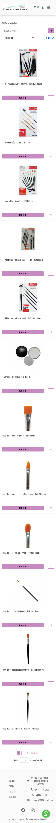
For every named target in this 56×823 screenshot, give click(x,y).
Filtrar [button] (48, 37)
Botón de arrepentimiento (36, 819)
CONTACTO (11, 791)
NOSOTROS (11, 797)
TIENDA (4, 23)
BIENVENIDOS (11, 780)
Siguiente (34, 753)
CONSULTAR (22, 98)
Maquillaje (13, 23)
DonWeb (21, 819)
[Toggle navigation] (49, 7)
